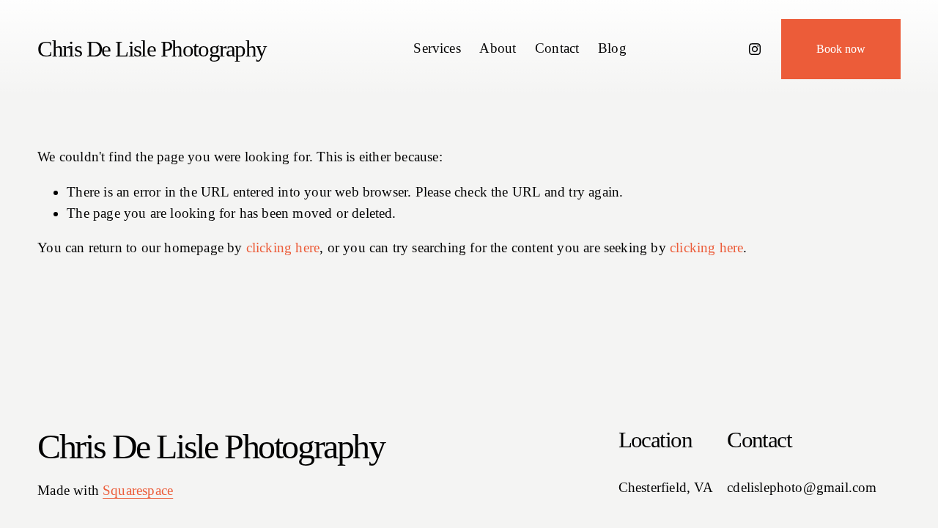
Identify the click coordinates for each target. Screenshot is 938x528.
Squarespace (138, 490)
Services (437, 48)
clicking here (283, 247)
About (497, 48)
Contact (557, 48)
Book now (840, 49)
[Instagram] (754, 49)
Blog (612, 48)
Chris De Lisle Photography (151, 49)
